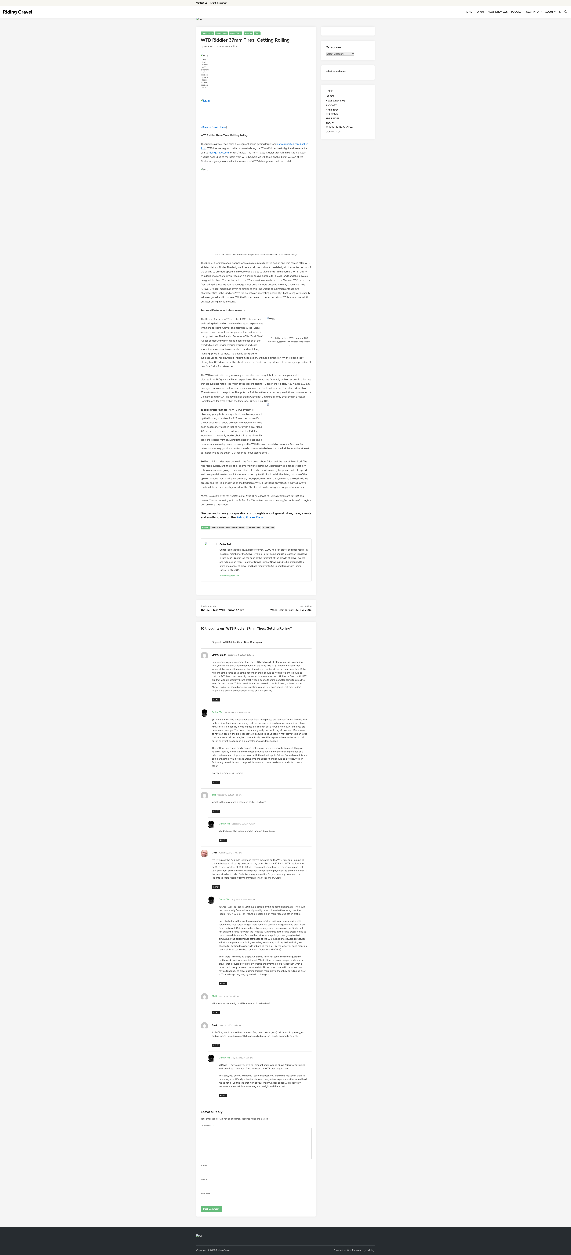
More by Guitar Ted (229, 575)
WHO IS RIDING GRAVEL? (339, 126)
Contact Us (201, 3)
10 (237, 46)
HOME (468, 11)
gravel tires (218, 527)
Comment (207, 1125)
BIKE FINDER (332, 118)
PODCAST (517, 11)
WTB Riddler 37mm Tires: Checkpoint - (243, 642)
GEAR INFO (532, 11)
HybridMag (368, 1250)
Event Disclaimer (218, 3)
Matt (214, 996)
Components (207, 33)
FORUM (480, 11)
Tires (257, 33)
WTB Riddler (268, 527)
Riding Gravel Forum (250, 517)
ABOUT (549, 11)
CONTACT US (333, 131)
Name (205, 1165)
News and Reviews (235, 527)
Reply (216, 700)
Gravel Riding (235, 33)
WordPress (352, 1250)
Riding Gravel (17, 12)
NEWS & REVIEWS (498, 11)
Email (205, 1179)
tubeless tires (253, 527)
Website (206, 1193)
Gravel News (221, 33)
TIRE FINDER (332, 113)
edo (214, 794)
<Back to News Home (213, 127)
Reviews (248, 33)
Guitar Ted (208, 46)
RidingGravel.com (219, 152)
